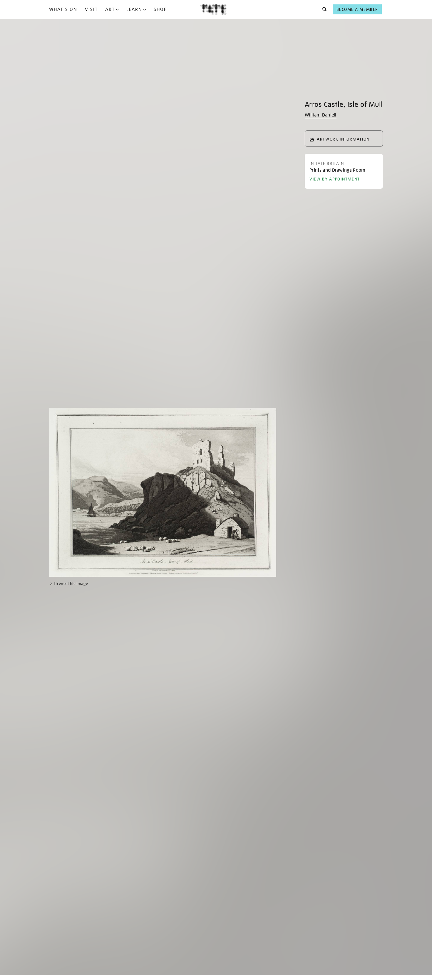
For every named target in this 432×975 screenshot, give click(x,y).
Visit (91, 9)
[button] (323, 9)
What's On (63, 9)
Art (110, 9)
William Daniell (320, 115)
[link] (68, 583)
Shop (160, 9)
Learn (134, 9)
